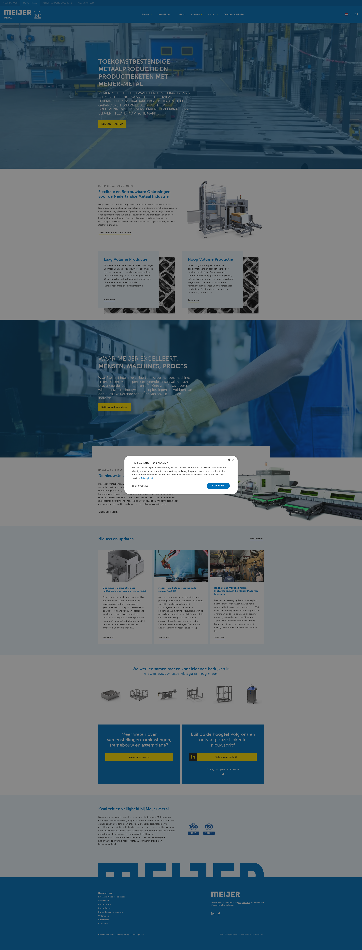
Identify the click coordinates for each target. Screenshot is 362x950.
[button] (140, 485)
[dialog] (181, 475)
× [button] (233, 460)
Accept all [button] (218, 485)
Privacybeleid (147, 478)
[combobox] (229, 459)
